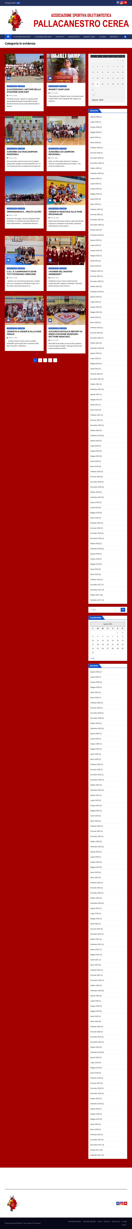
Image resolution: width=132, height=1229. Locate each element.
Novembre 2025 (96, 163)
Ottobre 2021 (94, 384)
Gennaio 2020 (95, 477)
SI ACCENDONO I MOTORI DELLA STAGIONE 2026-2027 (24, 90)
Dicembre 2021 (95, 379)
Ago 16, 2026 (13, 95)
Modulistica (74, 37)
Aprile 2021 (94, 405)
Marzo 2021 (94, 410)
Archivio (114, 37)
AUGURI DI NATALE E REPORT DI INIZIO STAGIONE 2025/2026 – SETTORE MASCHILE (65, 334)
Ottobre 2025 (94, 168)
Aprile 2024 (94, 261)
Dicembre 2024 (95, 219)
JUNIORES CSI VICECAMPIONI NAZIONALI (22, 153)
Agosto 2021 (94, 394)
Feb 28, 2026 (54, 277)
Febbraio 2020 (95, 471)
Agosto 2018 (94, 554)
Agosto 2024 (94, 240)
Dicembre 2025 (95, 158)
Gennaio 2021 (95, 420)
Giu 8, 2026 (54, 158)
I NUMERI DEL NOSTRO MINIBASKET (60, 272)
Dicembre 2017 (95, 584)
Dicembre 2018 (95, 533)
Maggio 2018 (95, 564)
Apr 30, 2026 (54, 218)
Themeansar (37, 1223)
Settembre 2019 (96, 497)
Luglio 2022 (94, 358)
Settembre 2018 (96, 549)
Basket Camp (89, 37)
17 (50, 360)
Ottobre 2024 (94, 230)
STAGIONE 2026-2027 (22, 37)
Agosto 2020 (94, 441)
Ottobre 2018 (94, 543)
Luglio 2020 (94, 446)
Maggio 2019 (95, 513)
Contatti (60, 37)
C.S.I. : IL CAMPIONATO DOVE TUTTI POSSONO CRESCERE (21, 272)
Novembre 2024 (96, 225)
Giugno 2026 (94, 127)
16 (122, 640)
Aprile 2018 (94, 569)
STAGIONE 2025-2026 (43, 37)
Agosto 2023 (94, 297)
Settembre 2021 (96, 389)
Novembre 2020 (96, 425)
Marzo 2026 (94, 142)
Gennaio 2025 (95, 214)
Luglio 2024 (94, 245)
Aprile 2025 (94, 199)
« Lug (92, 658)
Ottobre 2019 (94, 492)
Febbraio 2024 (95, 271)
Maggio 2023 (95, 312)
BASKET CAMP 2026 (59, 89)
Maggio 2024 (95, 255)
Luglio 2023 (94, 302)
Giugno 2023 (94, 307)
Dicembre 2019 (95, 482)
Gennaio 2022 (95, 374)
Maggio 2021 (95, 399)
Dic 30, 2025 (54, 340)
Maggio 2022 (95, 363)
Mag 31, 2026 (13, 215)
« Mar (93, 95)
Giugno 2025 (94, 189)
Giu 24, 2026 (13, 158)
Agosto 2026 (94, 117)
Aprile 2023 (94, 317)
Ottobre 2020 (94, 430)
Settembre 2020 (96, 435)
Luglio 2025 (94, 183)
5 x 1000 (102, 37)
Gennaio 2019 (95, 528)
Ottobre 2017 (94, 595)
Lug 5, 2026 (54, 93)
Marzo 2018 (94, 574)
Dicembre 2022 (95, 338)
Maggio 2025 (95, 194)
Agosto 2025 (94, 178)
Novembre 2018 (96, 538)
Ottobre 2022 (94, 343)
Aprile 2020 (94, 461)
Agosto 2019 (94, 502)
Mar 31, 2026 (13, 277)
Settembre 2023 (96, 291)
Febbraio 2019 (95, 523)
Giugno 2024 (94, 250)
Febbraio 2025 (95, 209)
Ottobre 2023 (94, 286)
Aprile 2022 (94, 369)
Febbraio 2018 (95, 579)
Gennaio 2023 (95, 333)
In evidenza (21, 86)
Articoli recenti (11, 86)
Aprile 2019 (94, 518)
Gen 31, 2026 (13, 337)
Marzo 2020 (94, 466)
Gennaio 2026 (95, 153)
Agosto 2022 (94, 353)
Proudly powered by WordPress (14, 1223)
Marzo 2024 (94, 266)
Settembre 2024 (96, 235)
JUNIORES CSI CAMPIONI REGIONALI (61, 153)
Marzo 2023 (94, 322)
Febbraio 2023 (95, 327)
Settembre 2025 (96, 173)
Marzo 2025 (94, 204)
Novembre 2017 (96, 590)
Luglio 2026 (94, 122)
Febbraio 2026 (95, 148)
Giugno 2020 (94, 451)
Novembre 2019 (96, 487)
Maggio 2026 (95, 132)
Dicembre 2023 (95, 281)
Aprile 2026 (94, 137)
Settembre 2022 (96, 348)
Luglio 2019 (94, 507)
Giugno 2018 (94, 559)
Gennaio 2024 (95, 276)
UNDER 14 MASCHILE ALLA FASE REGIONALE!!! (65, 213)
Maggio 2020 (95, 456)
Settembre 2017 (96, 600)
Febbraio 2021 (95, 415)
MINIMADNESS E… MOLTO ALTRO (24, 211)
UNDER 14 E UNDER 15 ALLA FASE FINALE (24, 332)
